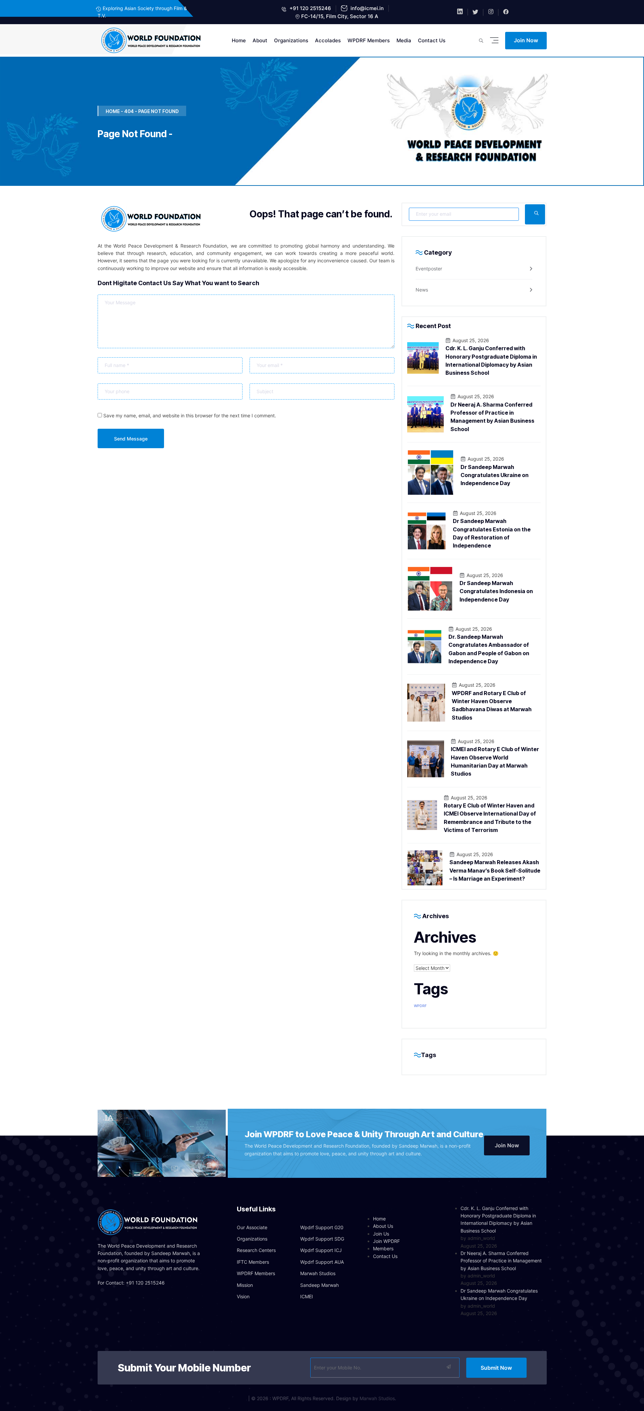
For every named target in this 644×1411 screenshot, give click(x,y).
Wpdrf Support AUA (322, 1262)
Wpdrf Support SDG (322, 1239)
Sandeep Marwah (319, 1285)
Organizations (291, 40)
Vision (243, 1296)
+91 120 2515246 (309, 8)
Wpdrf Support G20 (321, 1227)
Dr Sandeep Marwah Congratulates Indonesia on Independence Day (496, 591)
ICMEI (306, 1296)
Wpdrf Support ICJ (321, 1250)
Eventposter (429, 268)
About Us (383, 1226)
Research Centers (256, 1250)
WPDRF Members (368, 40)
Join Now (526, 40)
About (260, 40)
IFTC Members (253, 1262)
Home (239, 40)
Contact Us (431, 40)
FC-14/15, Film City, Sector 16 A (339, 16)
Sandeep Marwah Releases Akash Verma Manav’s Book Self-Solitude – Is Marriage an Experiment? (494, 870)
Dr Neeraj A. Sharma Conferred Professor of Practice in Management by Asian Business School (501, 1260)
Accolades (328, 40)
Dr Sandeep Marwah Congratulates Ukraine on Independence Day (495, 475)
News (422, 290)
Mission (245, 1285)
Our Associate (252, 1227)
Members (383, 1248)
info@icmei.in (366, 8)
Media (403, 40)
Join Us (381, 1234)
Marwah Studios (317, 1273)
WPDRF (420, 1006)
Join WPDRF (386, 1241)
